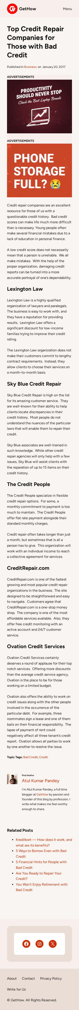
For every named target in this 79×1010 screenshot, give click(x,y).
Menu (67, 9)
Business (30, 67)
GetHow (27, 8)
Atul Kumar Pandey (40, 780)
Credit (43, 757)
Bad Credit (30, 757)
